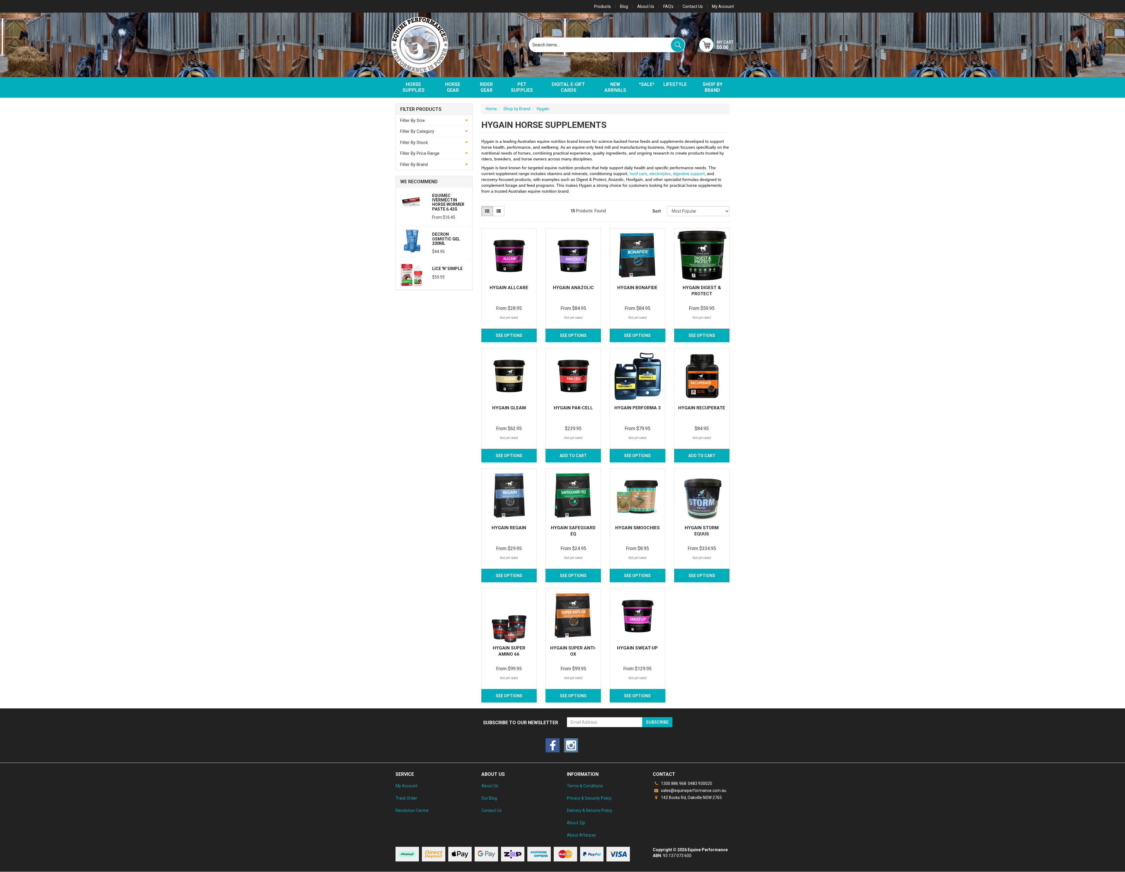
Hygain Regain (509, 527)
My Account (406, 785)
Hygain (543, 108)
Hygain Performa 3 (637, 407)
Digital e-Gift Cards (568, 87)
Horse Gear (452, 87)
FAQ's (668, 6)
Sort (656, 211)
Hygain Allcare (509, 287)
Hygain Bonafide (637, 287)
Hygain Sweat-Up (637, 648)
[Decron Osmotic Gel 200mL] (411, 240)
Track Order (406, 798)
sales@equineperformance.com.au (693, 790)
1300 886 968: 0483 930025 (686, 783)
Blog (624, 6)
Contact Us (693, 6)
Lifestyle (675, 84)
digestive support (689, 173)
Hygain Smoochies (637, 527)
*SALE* (646, 84)
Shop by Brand (712, 87)
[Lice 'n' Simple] (411, 274)
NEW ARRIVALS (615, 87)
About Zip (576, 822)
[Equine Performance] (419, 45)
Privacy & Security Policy (589, 798)
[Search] (678, 45)
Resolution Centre (412, 810)
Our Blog (489, 798)
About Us (645, 6)
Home (491, 108)
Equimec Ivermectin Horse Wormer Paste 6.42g (448, 202)
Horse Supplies (414, 87)
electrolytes (660, 173)
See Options (509, 335)
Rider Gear (486, 87)
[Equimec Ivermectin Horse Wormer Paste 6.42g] (411, 201)
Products (602, 6)
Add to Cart (701, 455)
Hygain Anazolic (573, 287)
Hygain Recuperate (701, 407)
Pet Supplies (522, 87)
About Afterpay (581, 835)
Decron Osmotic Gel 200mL (446, 239)
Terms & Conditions (585, 785)
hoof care (638, 173)
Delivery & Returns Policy (589, 810)
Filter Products (421, 109)
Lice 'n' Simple (447, 268)
